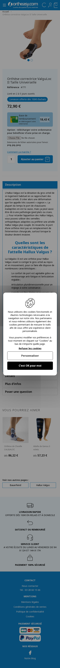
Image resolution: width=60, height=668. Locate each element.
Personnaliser (30, 355)
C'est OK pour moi (30, 365)
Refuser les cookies (30, 348)
